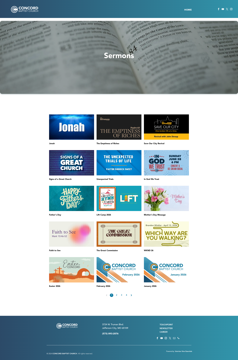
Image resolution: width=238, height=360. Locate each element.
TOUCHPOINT (166, 325)
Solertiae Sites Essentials (183, 351)
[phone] (178, 338)
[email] (174, 338)
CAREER (163, 332)
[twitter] (227, 9)
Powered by (170, 351)
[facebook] (218, 9)
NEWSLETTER (166, 329)
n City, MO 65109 (119, 328)
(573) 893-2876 (110, 334)
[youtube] (223, 9)
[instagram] (231, 9)
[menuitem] (188, 10)
